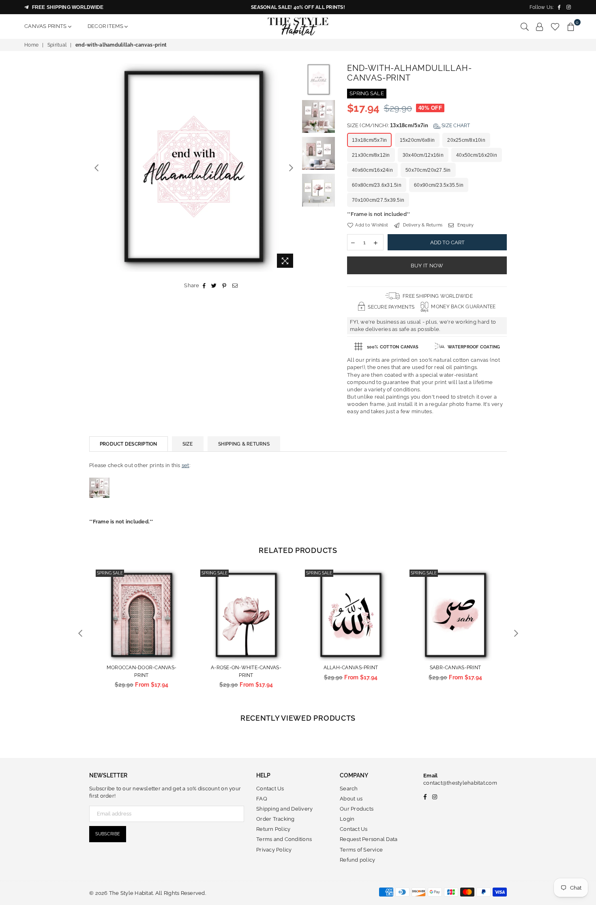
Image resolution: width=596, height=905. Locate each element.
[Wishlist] (555, 26)
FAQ (261, 799)
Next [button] (291, 167)
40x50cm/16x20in (476, 155)
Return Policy (273, 829)
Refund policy (357, 860)
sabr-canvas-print (455, 667)
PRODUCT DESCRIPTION (128, 444)
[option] (193, 167)
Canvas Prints (46, 26)
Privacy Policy (274, 850)
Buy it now (427, 266)
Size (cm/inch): (408, 125)
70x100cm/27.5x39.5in (378, 200)
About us (351, 799)
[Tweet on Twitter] (214, 285)
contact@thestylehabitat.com (460, 783)
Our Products (356, 809)
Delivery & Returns (421, 225)
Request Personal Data (368, 839)
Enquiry (465, 225)
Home (31, 45)
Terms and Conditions (284, 839)
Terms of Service (361, 850)
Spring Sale (110, 573)
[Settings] (539, 26)
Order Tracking (275, 819)
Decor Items (106, 26)
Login (347, 819)
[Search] (524, 26)
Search (349, 788)
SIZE (187, 444)
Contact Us (270, 788)
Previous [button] (96, 167)
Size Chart (455, 125)
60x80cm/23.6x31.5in (376, 185)
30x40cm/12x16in (423, 155)
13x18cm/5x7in (369, 140)
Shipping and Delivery (284, 809)
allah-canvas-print (351, 667)
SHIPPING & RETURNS (244, 444)
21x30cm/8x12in (371, 155)
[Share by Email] (235, 285)
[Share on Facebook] (204, 285)
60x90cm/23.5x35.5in (438, 185)
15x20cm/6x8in (417, 140)
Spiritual (56, 45)
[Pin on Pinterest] (224, 285)
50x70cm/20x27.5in (427, 170)
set (185, 465)
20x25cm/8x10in (466, 140)
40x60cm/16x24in (372, 170)
